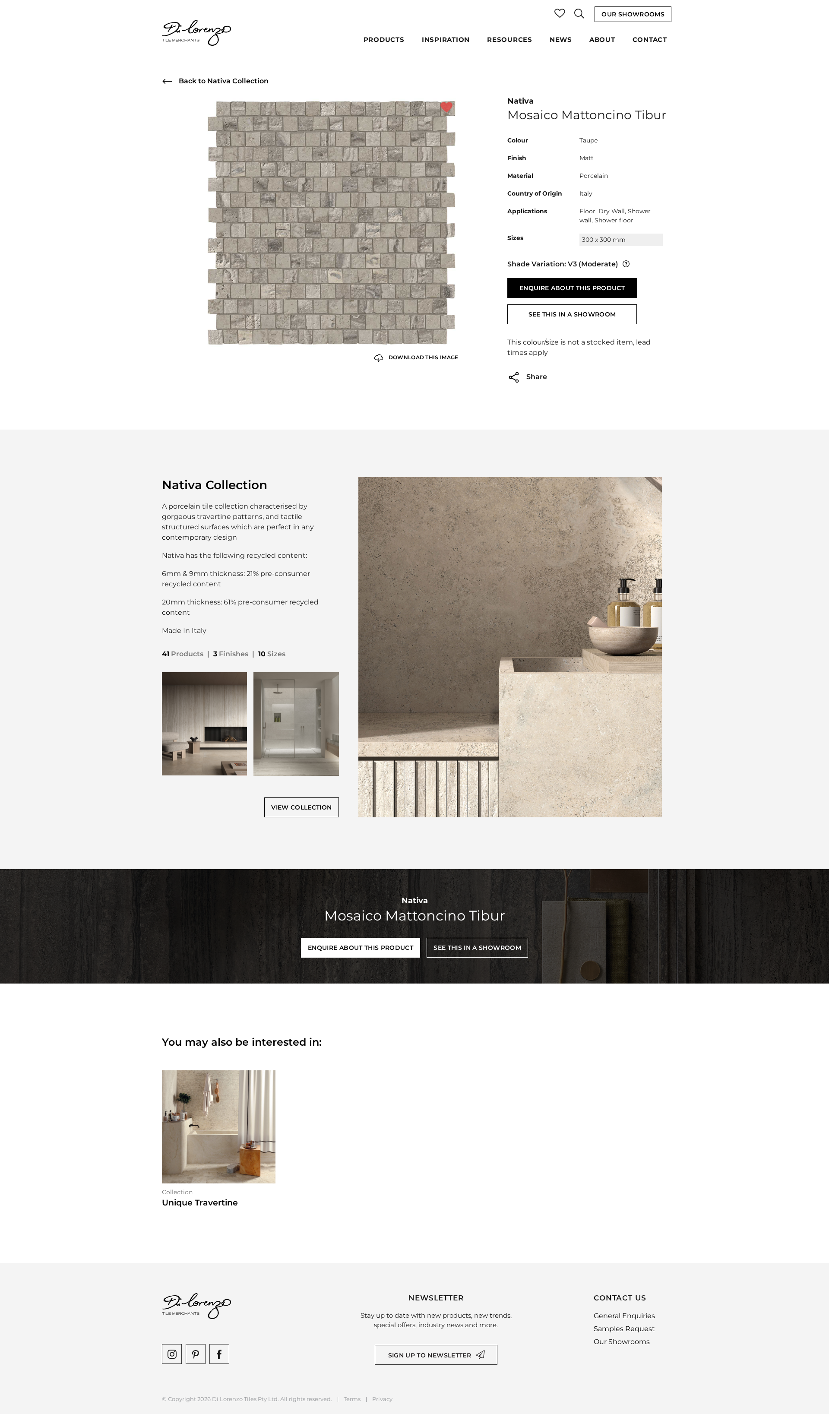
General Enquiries (624, 1316)
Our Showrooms (632, 14)
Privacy (382, 1399)
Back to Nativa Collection (223, 81)
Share (536, 377)
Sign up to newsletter (429, 1355)
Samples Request (624, 1329)
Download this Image (423, 357)
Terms (352, 1399)
